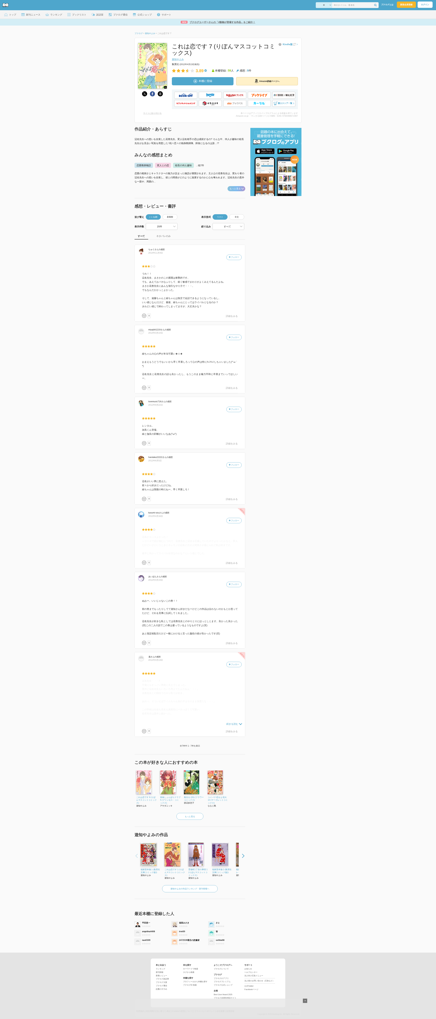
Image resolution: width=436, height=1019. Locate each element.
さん (153, 249)
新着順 (170, 217)
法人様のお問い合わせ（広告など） (259, 981)
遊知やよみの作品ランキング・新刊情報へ (189, 889)
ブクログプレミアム (222, 982)
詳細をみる (232, 316)
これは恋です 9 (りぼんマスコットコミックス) (146, 800)
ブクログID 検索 (190, 985)
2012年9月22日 (155, 405)
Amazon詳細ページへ (269, 81)
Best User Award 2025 (223, 994)
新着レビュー (161, 976)
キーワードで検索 (190, 969)
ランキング (160, 969)
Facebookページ (251, 989)
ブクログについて (221, 969)
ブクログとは (387, 4)
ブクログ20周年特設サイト (225, 998)
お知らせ (248, 969)
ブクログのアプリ (221, 978)
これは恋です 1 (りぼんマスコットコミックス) (175, 872)
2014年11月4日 (155, 253)
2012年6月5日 (155, 460)
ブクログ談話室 (162, 979)
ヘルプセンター (251, 972)
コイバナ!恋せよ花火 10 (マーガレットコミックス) (218, 800)
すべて (141, 236)
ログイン (425, 4)
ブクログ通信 (161, 986)
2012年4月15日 (155, 580)
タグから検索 (188, 972)
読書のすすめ (161, 989)
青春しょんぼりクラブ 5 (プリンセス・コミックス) (170, 800)
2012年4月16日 (155, 516)
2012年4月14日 (155, 660)
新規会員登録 (406, 4)
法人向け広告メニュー (253, 976)
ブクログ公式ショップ (223, 985)
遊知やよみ (178, 59)
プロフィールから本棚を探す (195, 982)
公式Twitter (249, 986)
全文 (237, 217)
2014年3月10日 (155, 333)
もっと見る (235, 188)
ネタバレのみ (163, 236)
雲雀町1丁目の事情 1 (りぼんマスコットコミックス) (198, 872)
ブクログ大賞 (161, 982)
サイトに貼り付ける (152, 113)
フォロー (234, 257)
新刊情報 (159, 972)
